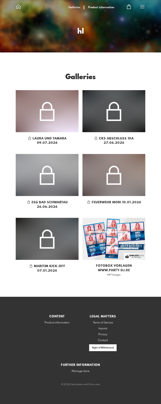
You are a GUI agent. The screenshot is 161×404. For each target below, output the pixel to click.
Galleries (74, 7)
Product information (101, 7)
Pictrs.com (94, 384)
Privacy (102, 334)
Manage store (80, 371)
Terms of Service (103, 322)
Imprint (103, 328)
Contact (103, 340)
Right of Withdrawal (103, 348)
